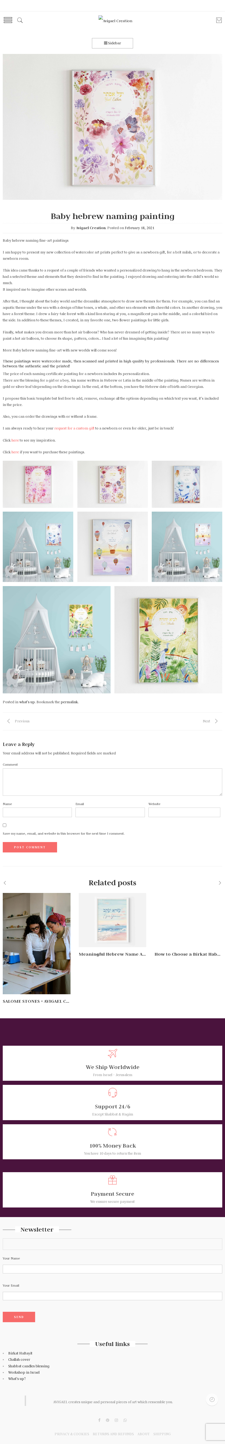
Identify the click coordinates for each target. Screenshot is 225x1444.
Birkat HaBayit (20, 1353)
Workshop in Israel (24, 1372)
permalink (69, 702)
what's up (27, 702)
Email (79, 804)
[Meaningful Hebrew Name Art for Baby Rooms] (113, 920)
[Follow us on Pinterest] (107, 1420)
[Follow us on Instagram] (116, 1420)
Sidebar (114, 43)
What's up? (17, 1378)
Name (7, 804)
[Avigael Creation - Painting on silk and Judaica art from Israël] (115, 20)
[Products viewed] (212, 1399)
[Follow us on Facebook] (99, 1420)
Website (154, 804)
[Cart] (219, 22)
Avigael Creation (91, 228)
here (16, 440)
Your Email (11, 1285)
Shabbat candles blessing (28, 1366)
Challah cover (19, 1359)
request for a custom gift (74, 428)
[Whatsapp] (125, 1420)
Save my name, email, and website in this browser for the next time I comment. (64, 833)
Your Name (11, 1258)
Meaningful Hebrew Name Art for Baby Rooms (131, 954)
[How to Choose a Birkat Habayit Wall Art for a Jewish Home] (188, 920)
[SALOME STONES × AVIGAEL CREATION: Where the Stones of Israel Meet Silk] (37, 943)
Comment (10, 764)
